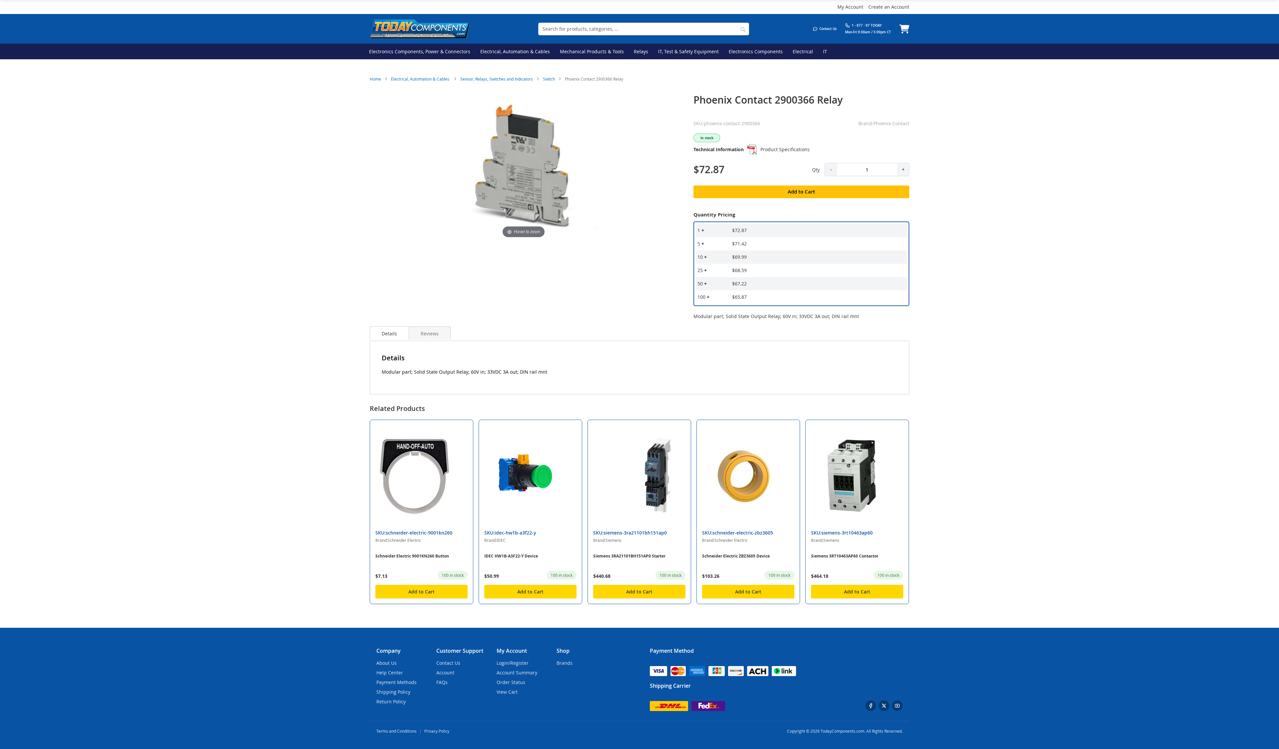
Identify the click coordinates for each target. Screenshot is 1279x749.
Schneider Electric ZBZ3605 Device (736, 556)
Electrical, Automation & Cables (420, 79)
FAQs (442, 682)
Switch (549, 79)
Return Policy (391, 701)
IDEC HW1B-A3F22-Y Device (511, 556)
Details (389, 333)
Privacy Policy (436, 731)
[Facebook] (870, 705)
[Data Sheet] (752, 150)
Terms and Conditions (396, 731)
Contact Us (448, 663)
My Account (850, 7)
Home (375, 79)
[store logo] (420, 29)
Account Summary (517, 672)
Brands (565, 663)
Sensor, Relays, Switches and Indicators (496, 79)
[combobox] (643, 29)
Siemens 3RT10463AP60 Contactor (844, 556)
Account (445, 672)
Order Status (511, 682)
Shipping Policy (393, 692)
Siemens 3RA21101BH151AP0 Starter (629, 556)
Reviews (430, 333)
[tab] (389, 333)
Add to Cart (421, 591)
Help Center (389, 672)
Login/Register (513, 663)
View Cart (507, 692)
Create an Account (888, 7)
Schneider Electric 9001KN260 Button (412, 556)
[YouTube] (897, 705)
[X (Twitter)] (884, 705)
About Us (386, 663)
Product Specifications (785, 149)
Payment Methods (396, 682)
